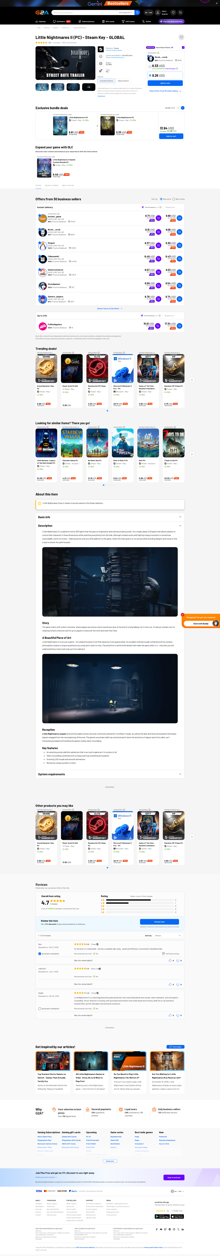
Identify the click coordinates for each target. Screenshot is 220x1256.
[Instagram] (174, 1229)
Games (55, 27)
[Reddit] (169, 1229)
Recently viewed (51, 185)
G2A (39, 27)
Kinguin (51, 243)
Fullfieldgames (55, 324)
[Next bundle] (182, 108)
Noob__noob (161, 57)
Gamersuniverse (55, 269)
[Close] (216, 3)
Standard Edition (106, 81)
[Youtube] (161, 1229)
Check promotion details (45, 1177)
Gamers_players (55, 296)
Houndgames (54, 284)
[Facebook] (157, 1229)
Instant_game (54, 216)
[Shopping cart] (180, 12)
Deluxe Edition (123, 81)
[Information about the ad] (158, 53)
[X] (178, 1229)
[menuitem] (40, 21)
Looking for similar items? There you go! (63, 423)
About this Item (68, 185)
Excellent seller (56, 219)
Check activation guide (114, 50)
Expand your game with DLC (54, 147)
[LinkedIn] (182, 1229)
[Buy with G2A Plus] (158, 218)
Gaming (47, 27)
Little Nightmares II (79, 27)
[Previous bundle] (178, 108)
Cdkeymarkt (53, 256)
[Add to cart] (179, 218)
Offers (38, 185)
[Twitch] (165, 1229)
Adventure (65, 27)
